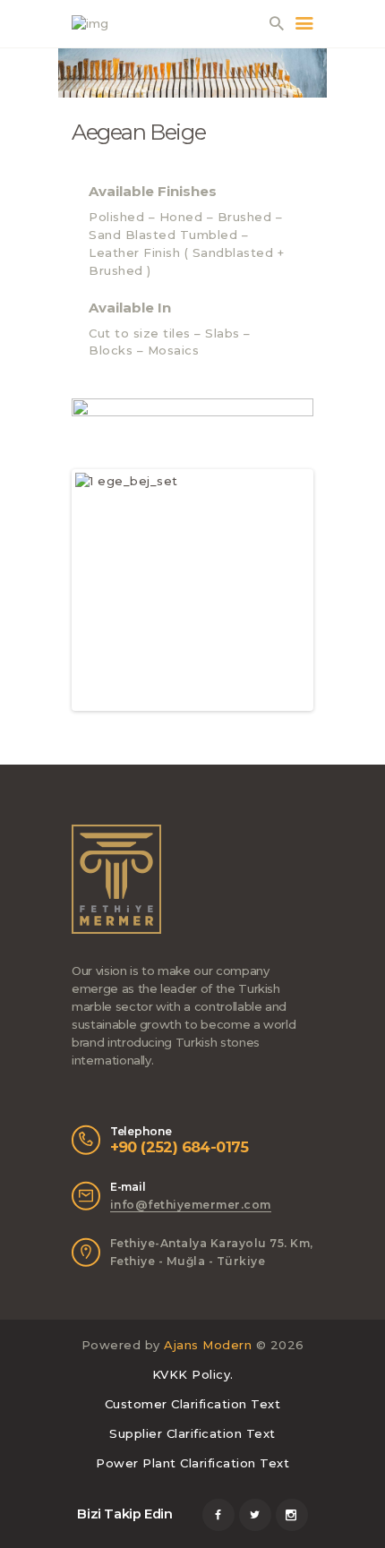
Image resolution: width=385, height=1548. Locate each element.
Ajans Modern (208, 1345)
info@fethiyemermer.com (190, 1204)
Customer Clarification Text (193, 1404)
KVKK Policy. (193, 1374)
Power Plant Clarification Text (192, 1463)
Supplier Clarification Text (192, 1433)
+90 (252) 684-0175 (179, 1147)
